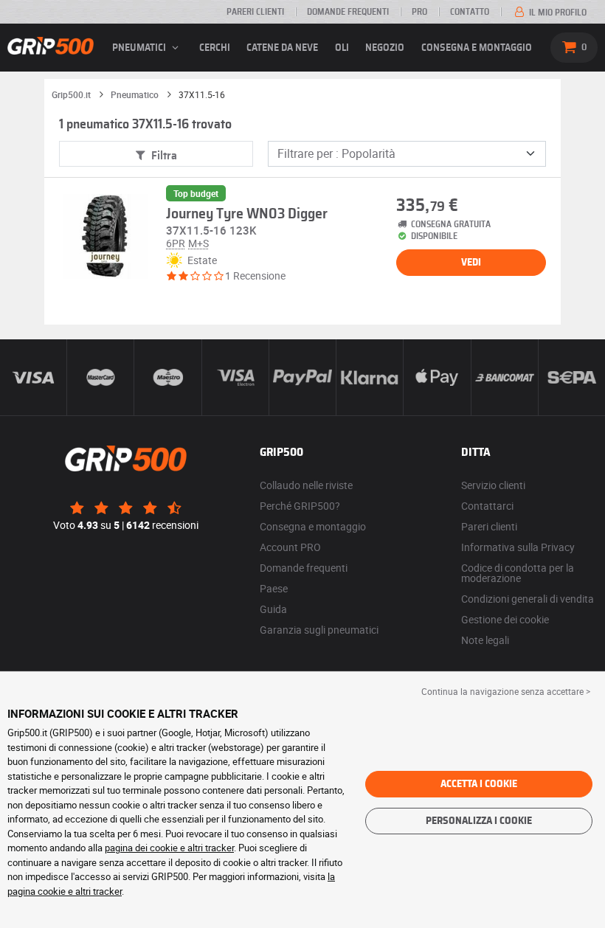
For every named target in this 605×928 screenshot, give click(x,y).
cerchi (214, 48)
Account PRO (290, 547)
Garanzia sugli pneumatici (319, 630)
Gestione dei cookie (505, 619)
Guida (273, 609)
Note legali (485, 640)
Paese (274, 588)
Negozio (384, 48)
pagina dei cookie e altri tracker (169, 847)
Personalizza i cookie (479, 821)
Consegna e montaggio (476, 48)
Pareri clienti (255, 11)
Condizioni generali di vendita (527, 599)
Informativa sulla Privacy (518, 547)
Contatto (469, 11)
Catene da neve (282, 48)
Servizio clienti (493, 485)
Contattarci (487, 506)
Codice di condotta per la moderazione (517, 573)
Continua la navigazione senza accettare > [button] (505, 691)
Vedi (471, 262)
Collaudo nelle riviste (306, 485)
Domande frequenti (348, 11)
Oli (342, 48)
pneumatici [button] (140, 48)
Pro (419, 11)
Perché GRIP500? (300, 506)
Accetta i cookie (478, 784)
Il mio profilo (557, 12)
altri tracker (98, 891)
